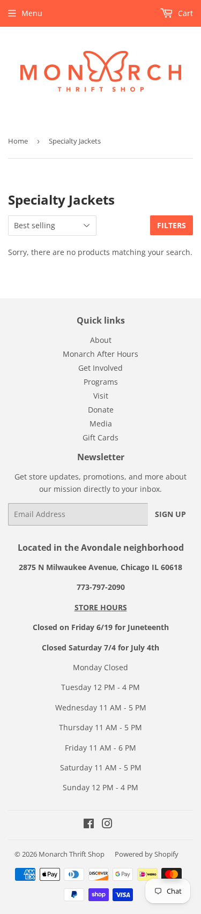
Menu (31, 13)
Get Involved (100, 368)
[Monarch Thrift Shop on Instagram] (107, 825)
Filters (171, 225)
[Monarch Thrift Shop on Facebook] (88, 825)
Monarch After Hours (100, 354)
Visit (100, 396)
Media (101, 423)
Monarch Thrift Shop (72, 854)
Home (18, 141)
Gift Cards (100, 437)
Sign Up (170, 514)
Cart (184, 13)
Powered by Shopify (146, 854)
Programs (101, 382)
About (100, 340)
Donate (101, 409)
